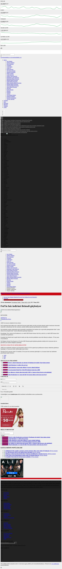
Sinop (5, 214)
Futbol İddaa (7, 503)
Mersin (5, 182)
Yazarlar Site (7, 534)
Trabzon (6, 220)
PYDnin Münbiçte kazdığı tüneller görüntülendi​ (15, 132)
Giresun (5, 175)
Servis (5, 60)
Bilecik (5, 152)
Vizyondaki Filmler (11, 95)
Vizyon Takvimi (10, 99)
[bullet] (16, 386)
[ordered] (14, 386)
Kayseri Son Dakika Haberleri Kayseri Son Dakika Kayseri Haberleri (20, 297)
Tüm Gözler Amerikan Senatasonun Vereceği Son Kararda (18, 120)
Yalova (5, 241)
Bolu (5, 156)
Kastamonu (6, 187)
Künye (5, 495)
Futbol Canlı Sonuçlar (12, 76)
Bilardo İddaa (7, 507)
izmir (5, 185)
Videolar (6, 106)
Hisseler (9, 91)
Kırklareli (6, 190)
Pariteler (9, 92)
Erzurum (6, 171)
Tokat (5, 218)
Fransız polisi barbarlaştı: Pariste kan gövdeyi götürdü (17, 129)
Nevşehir (6, 205)
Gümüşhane (6, 177)
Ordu (5, 208)
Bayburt (5, 231)
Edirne (5, 167)
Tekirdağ (6, 217)
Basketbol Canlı (7, 537)
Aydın (5, 149)
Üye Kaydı (6, 494)
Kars (5, 186)
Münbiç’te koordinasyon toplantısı (12, 123)
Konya (5, 194)
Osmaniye (6, 245)
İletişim (5, 498)
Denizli (5, 164)
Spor (5, 102)
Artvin (5, 148)
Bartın (5, 237)
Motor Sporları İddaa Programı (14, 83)
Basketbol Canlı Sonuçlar (13, 77)
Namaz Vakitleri (10, 62)
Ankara (5, 145)
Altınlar (8, 93)
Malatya (5, 197)
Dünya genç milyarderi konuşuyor (12, 124)
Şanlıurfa (6, 222)
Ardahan (6, 239)
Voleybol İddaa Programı (13, 85)
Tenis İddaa (6, 536)
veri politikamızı (55, 563)
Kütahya (6, 195)
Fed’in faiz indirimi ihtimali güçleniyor (21, 293)
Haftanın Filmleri (11, 96)
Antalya (5, 147)
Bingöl (5, 154)
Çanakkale (6, 160)
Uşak (5, 224)
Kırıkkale (6, 233)
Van (5, 225)
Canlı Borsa (9, 66)
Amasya (6, 144)
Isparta (5, 181)
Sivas (5, 216)
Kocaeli (5, 193)
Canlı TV (9, 68)
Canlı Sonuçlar (10, 75)
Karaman (6, 232)
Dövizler (9, 88)
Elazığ (5, 168)
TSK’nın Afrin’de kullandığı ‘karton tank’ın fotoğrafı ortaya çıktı (19, 127)
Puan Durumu (10, 69)
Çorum (5, 163)
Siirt (5, 213)
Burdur (5, 158)
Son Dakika (9, 61)
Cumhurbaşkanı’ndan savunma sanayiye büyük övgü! (17, 121)
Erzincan (6, 170)
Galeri (5, 107)
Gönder (2, 386)
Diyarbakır (6, 166)
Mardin (5, 201)
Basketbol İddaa (7, 504)
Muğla (5, 202)
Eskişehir (6, 172)
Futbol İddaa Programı (12, 81)
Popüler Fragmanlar (11, 97)
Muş (5, 204)
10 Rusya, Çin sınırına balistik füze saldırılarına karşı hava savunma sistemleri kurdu (24, 125)
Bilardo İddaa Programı (12, 80)
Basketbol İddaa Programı (13, 79)
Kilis (5, 244)
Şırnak (5, 236)
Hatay (5, 179)
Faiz (5, 356)
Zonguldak (6, 228)
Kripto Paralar (10, 89)
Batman (5, 235)
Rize (5, 209)
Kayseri (5, 189)
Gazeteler (9, 65)
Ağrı (5, 143)
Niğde (5, 206)
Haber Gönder (10, 73)
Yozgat (5, 227)
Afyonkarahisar (7, 141)
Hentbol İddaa (7, 505)
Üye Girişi (6, 492)
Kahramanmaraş (7, 200)
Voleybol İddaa (7, 508)
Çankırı (5, 162)
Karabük (6, 243)
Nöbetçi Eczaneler (11, 72)
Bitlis (5, 155)
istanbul (5, 183)
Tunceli (5, 221)
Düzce (5, 247)
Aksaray (6, 229)
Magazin (6, 104)
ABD (5, 355)
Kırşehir (5, 191)
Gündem (6, 100)
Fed (4, 358)
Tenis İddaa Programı (12, 87)
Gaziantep (6, 174)
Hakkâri (5, 178)
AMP (5, 538)
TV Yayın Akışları (11, 70)
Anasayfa (3, 293)
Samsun (5, 212)
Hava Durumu (10, 64)
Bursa (5, 159)
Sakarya (5, 210)
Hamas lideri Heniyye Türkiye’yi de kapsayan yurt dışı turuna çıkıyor (20, 131)
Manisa (5, 198)
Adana (5, 139)
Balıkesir (6, 151)
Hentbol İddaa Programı (12, 84)
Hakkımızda (6, 496)
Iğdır (5, 240)
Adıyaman (6, 140)
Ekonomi (6, 103)
